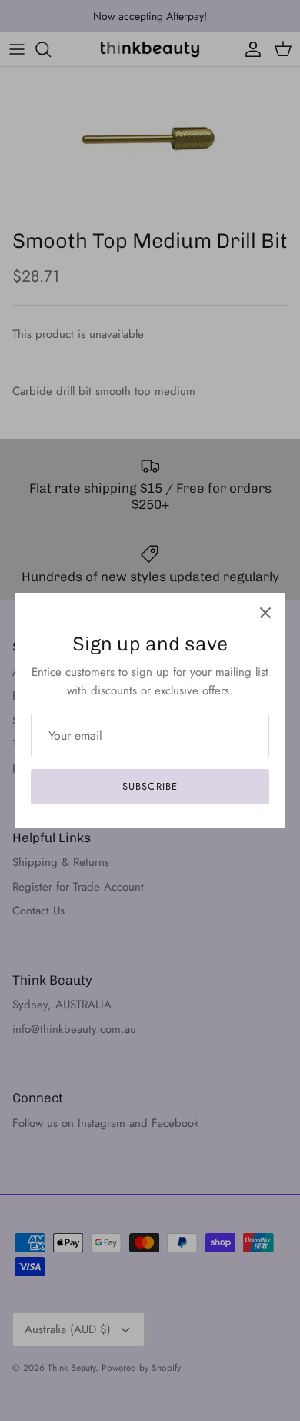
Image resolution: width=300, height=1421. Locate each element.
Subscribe (149, 786)
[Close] (265, 613)
